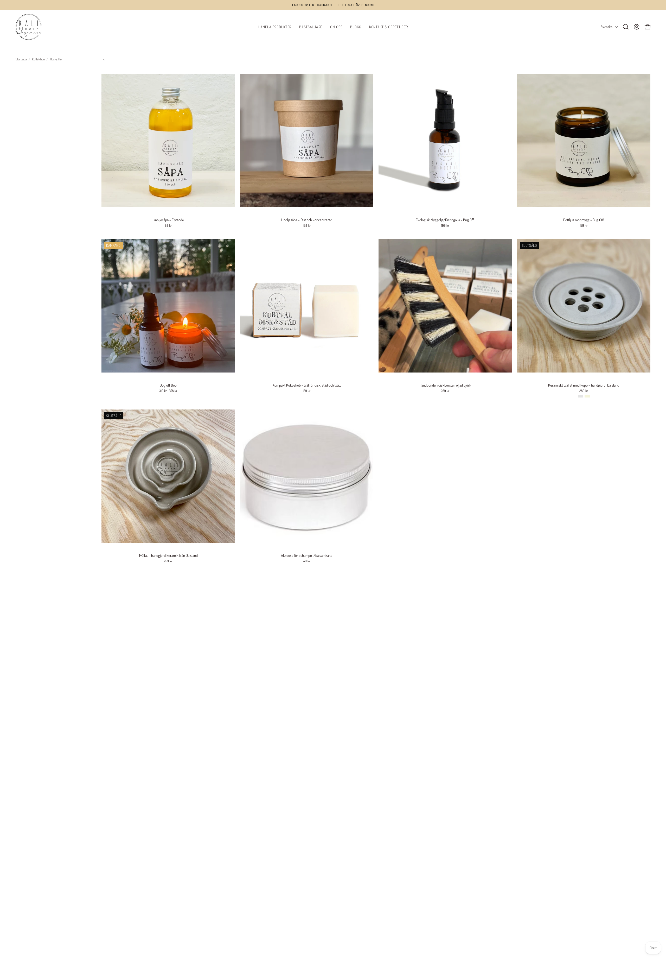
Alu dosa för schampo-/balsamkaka (306, 555)
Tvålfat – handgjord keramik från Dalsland (168, 555)
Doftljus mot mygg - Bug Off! (583, 220)
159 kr (583, 225)
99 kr (168, 225)
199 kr (445, 225)
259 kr (168, 561)
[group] (333, 5)
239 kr (445, 391)
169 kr (307, 225)
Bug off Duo (168, 385)
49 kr (306, 561)
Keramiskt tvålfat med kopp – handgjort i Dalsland (583, 385)
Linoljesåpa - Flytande (168, 220)
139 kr (306, 391)
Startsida (21, 59)
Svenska (606, 26)
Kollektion (38, 59)
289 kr (583, 391)
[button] (625, 26)
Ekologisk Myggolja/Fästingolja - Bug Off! (445, 220)
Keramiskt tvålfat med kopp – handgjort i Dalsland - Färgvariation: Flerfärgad (580, 396)
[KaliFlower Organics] (29, 27)
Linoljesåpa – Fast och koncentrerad (306, 220)
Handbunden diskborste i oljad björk (445, 385)
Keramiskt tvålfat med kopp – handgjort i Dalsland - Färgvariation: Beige (587, 396)
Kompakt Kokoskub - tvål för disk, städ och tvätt (306, 385)
